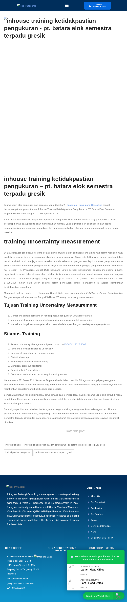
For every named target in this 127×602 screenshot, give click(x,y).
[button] (66, 5)
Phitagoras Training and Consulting (83, 205)
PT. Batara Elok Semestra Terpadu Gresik (54, 452)
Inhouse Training (13, 445)
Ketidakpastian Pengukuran (18, 452)
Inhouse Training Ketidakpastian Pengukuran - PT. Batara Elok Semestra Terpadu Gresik (64, 445)
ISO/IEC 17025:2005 (75, 344)
